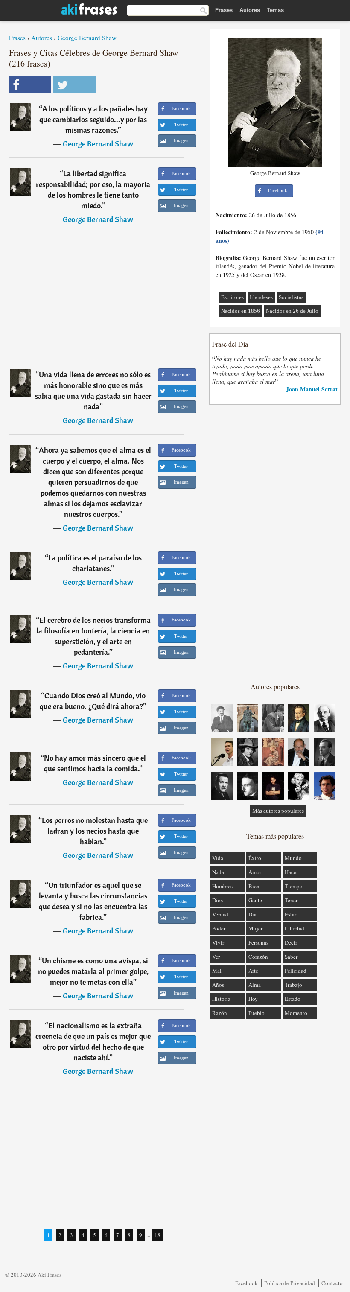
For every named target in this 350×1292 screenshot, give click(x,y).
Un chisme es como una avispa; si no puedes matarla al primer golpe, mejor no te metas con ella (93, 971)
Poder (218, 928)
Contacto (332, 1283)
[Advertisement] (100, 298)
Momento (296, 1013)
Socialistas (291, 297)
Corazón (258, 956)
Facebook (246, 1283)
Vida (217, 858)
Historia (221, 999)
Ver (216, 956)
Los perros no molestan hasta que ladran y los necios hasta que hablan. (95, 830)
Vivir (218, 942)
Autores (249, 10)
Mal (217, 970)
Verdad (220, 914)
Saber (291, 956)
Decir (291, 942)
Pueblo (256, 1013)
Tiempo (294, 886)
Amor (254, 872)
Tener (291, 900)
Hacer (291, 872)
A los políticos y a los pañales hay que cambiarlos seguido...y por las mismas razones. (93, 119)
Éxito (254, 858)
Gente (255, 900)
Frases (224, 10)
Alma (254, 985)
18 (157, 1235)
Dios (217, 900)
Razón (219, 1013)
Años (218, 985)
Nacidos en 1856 (240, 311)
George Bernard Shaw (87, 37)
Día (252, 914)
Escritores (232, 297)
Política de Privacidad (289, 1283)
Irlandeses (261, 297)
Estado (292, 999)
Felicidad (295, 970)
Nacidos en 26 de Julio (292, 311)
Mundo (293, 858)
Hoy (253, 999)
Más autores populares (278, 811)
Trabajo (293, 985)
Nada (218, 872)
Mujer (255, 928)
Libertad (294, 928)
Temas (275, 10)
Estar (290, 914)
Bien (254, 886)
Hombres (222, 886)
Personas (258, 942)
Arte (253, 970)
